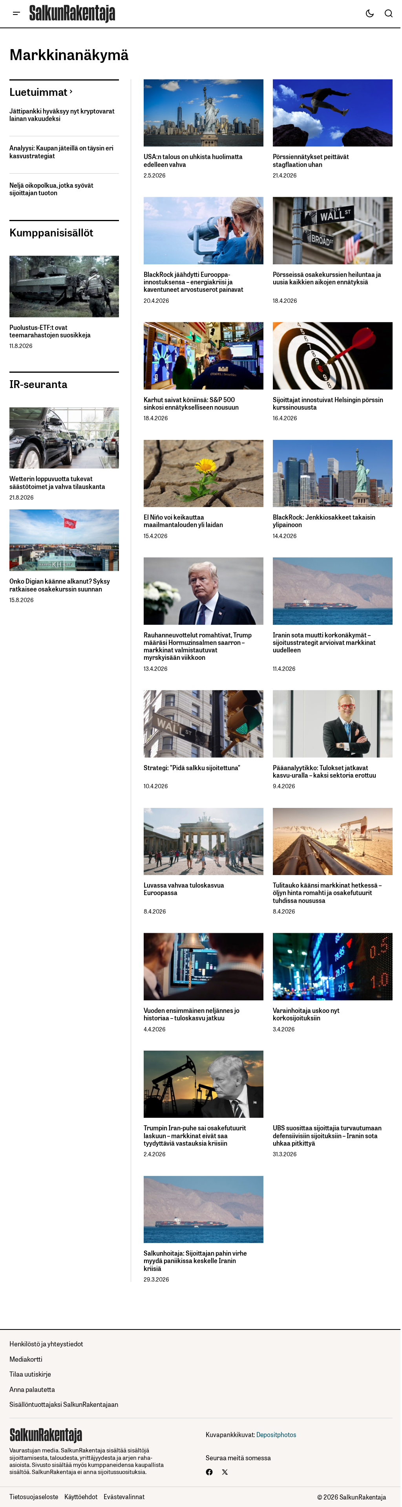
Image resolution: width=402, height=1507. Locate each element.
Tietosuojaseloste (33, 1496)
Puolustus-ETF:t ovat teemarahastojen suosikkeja (50, 331)
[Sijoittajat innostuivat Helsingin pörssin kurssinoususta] (333, 356)
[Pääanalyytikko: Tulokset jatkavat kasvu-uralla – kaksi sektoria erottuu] (333, 724)
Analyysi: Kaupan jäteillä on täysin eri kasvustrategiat (61, 151)
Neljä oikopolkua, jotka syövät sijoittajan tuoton (51, 188)
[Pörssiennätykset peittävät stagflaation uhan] (333, 113)
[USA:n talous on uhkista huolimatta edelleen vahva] (203, 113)
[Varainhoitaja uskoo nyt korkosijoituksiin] (333, 966)
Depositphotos (276, 1434)
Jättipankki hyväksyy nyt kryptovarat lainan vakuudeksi (62, 114)
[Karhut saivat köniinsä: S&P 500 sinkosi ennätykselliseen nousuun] (203, 356)
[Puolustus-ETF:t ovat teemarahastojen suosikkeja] (64, 286)
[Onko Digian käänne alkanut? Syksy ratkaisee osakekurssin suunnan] (64, 540)
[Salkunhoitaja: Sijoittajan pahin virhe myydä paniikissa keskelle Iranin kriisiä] (203, 1209)
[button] (16, 13)
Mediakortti (25, 1359)
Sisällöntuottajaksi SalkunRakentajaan (63, 1404)
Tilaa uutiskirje (30, 1374)
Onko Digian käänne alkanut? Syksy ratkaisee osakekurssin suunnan (59, 584)
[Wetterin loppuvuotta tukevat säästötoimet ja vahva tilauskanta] (64, 438)
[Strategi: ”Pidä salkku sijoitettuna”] (203, 724)
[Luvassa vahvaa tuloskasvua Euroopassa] (203, 841)
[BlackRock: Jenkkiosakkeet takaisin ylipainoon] (333, 473)
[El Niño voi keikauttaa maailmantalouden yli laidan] (203, 473)
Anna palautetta (32, 1389)
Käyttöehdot (80, 1496)
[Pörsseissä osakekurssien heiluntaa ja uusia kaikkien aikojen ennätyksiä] (333, 230)
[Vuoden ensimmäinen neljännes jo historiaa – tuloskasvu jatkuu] (203, 966)
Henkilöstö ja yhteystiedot (46, 1343)
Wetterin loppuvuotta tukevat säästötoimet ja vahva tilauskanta (57, 482)
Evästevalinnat (124, 1496)
